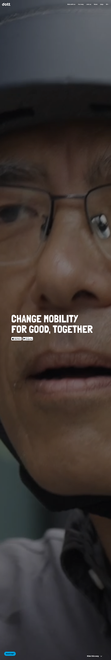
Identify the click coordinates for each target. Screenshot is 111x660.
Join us (88, 4)
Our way (81, 4)
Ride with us (71, 4)
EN (107, 4)
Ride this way (93, 656)
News (95, 4)
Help (101, 4)
